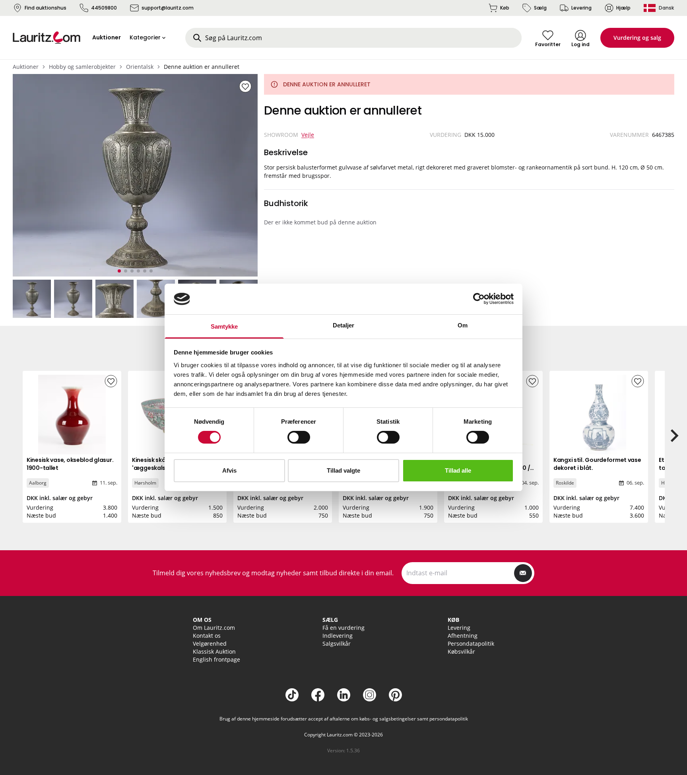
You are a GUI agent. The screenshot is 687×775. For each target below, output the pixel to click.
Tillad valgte (343, 470)
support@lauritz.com (168, 7)
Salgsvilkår (336, 643)
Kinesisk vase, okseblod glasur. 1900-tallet (70, 464)
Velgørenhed (210, 643)
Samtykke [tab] (224, 326)
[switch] (298, 437)
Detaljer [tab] (344, 325)
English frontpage (216, 659)
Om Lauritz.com (214, 627)
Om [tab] (463, 325)
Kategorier (145, 37)
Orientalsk (139, 66)
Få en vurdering (343, 627)
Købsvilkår (461, 651)
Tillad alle (458, 470)
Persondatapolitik (471, 643)
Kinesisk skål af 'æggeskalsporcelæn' (163, 464)
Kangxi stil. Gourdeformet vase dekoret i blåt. (597, 464)
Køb (504, 7)
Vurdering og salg (637, 37)
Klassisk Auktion (214, 651)
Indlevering (337, 635)
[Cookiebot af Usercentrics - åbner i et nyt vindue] (479, 299)
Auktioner (26, 66)
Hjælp (623, 7)
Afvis (229, 470)
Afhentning (462, 635)
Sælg (540, 7)
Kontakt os (207, 635)
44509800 (104, 7)
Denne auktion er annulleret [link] (201, 66)
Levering (581, 7)
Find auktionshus (45, 7)
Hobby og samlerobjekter (82, 66)
